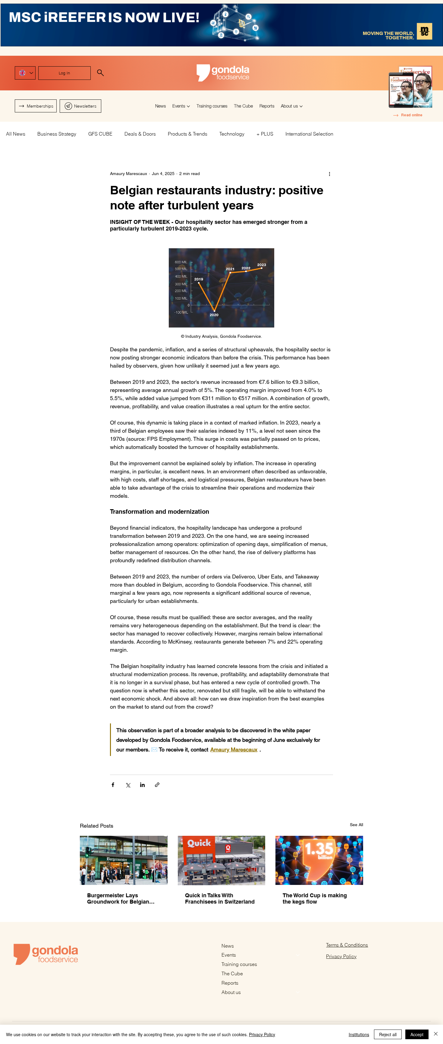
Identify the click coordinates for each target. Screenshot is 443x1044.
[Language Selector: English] (25, 73)
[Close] (435, 1034)
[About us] (298, 992)
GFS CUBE (100, 134)
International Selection (309, 134)
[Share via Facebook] (113, 785)
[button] (81, 106)
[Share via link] (157, 785)
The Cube (232, 973)
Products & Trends (187, 134)
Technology (231, 134)
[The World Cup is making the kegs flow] (319, 860)
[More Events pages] (188, 106)
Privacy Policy (341, 956)
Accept (416, 1034)
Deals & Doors (140, 134)
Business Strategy (56, 134)
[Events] (298, 955)
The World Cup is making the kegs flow (315, 898)
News (228, 946)
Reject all (388, 1034)
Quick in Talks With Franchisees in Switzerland (220, 898)
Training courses (239, 964)
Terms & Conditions (347, 945)
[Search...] (100, 73)
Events (229, 955)
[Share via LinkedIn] (142, 785)
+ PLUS (264, 134)
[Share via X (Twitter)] (127, 785)
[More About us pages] (301, 106)
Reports (230, 983)
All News (15, 134)
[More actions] (329, 173)
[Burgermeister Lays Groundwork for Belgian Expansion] (124, 860)
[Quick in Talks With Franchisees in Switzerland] (221, 860)
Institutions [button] (359, 1034)
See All (356, 824)
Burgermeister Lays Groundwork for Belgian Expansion (118, 898)
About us (231, 992)
